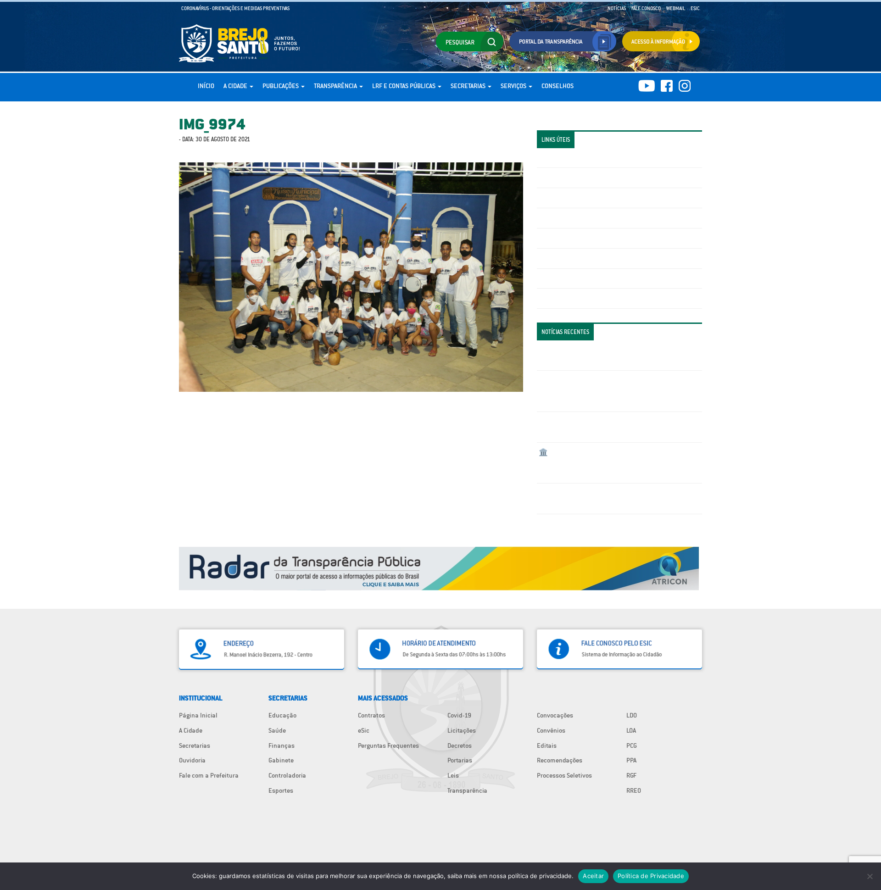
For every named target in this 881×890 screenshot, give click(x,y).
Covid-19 (459, 715)
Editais (547, 745)
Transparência (336, 86)
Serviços (514, 86)
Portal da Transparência (571, 158)
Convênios (551, 730)
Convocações (555, 715)
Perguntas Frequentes (569, 258)
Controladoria (287, 775)
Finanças (281, 745)
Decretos (459, 745)
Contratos (371, 715)
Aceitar (593, 875)
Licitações (553, 218)
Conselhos (557, 86)
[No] (869, 876)
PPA (631, 760)
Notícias (617, 8)
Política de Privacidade (651, 875)
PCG (631, 745)
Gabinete (281, 760)
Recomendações (559, 760)
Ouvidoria (192, 760)
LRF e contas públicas (404, 86)
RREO (633, 790)
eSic (363, 730)
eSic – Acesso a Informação (577, 198)
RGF (631, 775)
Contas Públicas (561, 177)
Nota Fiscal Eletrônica (569, 238)
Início (206, 86)
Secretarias (469, 86)
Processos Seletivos (564, 775)
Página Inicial (198, 715)
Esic (695, 8)
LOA (631, 730)
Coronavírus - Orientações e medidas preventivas (235, 8)
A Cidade (236, 86)
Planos (548, 298)
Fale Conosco (646, 8)
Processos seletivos (566, 278)
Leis (453, 775)
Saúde (277, 730)
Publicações (281, 86)
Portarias (459, 760)
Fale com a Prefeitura (209, 775)
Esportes (280, 790)
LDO (631, 715)
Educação (282, 715)
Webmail (675, 8)
